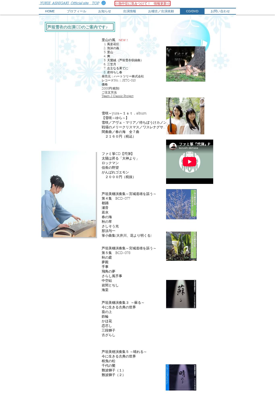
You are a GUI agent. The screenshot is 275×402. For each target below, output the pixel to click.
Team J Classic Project (117, 96)
